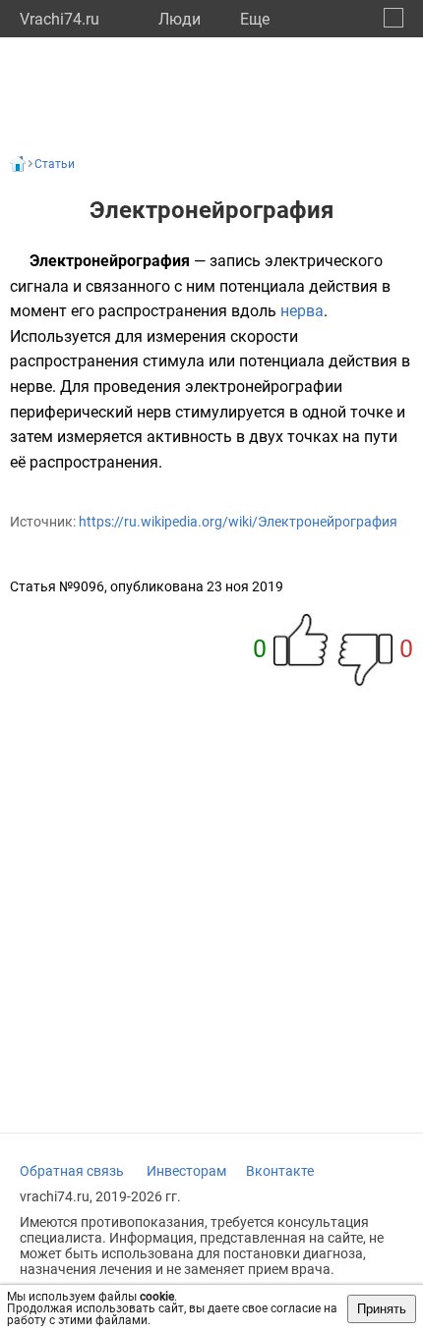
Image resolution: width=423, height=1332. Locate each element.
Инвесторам (186, 1171)
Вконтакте (280, 1171)
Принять (381, 1309)
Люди (179, 19)
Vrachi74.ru (59, 19)
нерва (302, 311)
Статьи (54, 164)
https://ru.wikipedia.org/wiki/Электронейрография (238, 521)
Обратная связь (72, 1171)
